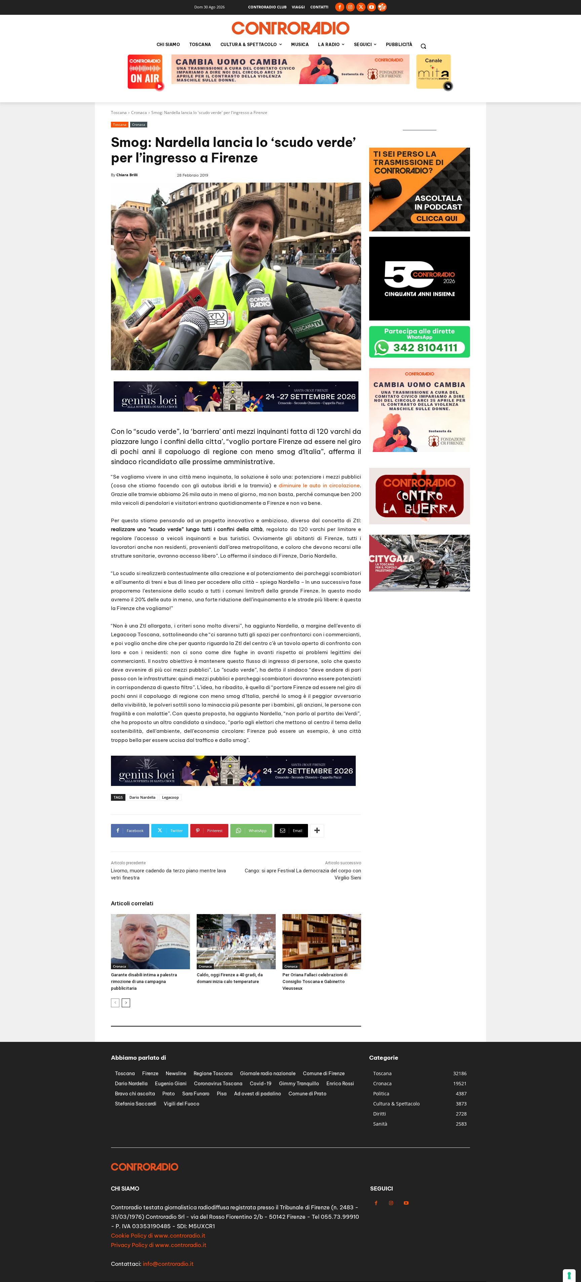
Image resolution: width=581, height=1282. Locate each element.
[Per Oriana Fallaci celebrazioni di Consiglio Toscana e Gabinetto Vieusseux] (321, 941)
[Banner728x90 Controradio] (290, 82)
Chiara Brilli (127, 174)
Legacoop (170, 797)
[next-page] (126, 1002)
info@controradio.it (168, 1263)
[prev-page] (115, 1002)
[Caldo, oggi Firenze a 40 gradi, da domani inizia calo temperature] (236, 941)
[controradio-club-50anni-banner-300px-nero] (419, 229)
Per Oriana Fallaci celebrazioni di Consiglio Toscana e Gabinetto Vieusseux (314, 981)
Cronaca (139, 112)
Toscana (119, 112)
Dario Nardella (142, 797)
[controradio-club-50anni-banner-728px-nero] (233, 784)
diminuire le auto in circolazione (319, 485)
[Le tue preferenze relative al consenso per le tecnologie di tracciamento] (569, 1275)
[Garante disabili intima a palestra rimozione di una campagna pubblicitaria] (150, 941)
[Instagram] (350, 7)
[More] (317, 830)
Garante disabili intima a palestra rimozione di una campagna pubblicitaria (144, 981)
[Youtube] (371, 7)
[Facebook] (339, 7)
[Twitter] (360, 7)
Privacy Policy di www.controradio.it (158, 1245)
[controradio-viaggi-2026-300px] (419, 318)
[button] (423, 46)
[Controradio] (290, 28)
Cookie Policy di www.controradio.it (158, 1235)
